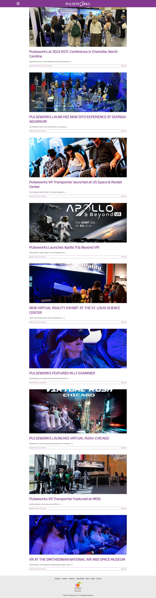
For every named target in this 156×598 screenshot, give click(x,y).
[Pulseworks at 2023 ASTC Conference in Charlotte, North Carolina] (78, 27)
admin (32, 131)
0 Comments (49, 65)
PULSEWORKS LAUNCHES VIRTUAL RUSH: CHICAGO (69, 438)
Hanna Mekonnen (35, 65)
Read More (124, 65)
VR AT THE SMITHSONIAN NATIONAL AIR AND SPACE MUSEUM (77, 559)
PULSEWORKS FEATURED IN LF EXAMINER (62, 373)
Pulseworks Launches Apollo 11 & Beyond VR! (64, 247)
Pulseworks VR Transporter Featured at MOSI (65, 499)
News (42, 65)
